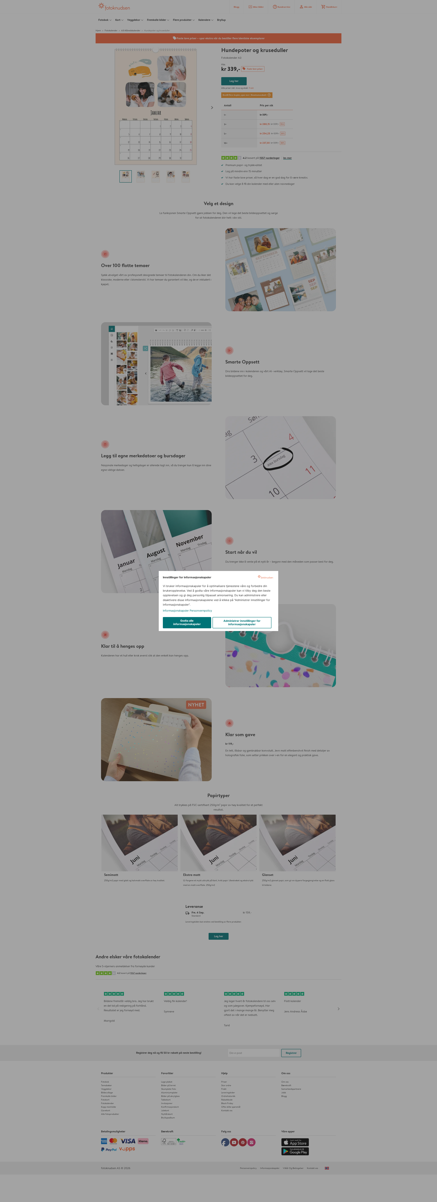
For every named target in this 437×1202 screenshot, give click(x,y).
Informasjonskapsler (176, 610)
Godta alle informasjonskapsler (187, 622)
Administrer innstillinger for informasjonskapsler (241, 622)
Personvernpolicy (201, 610)
